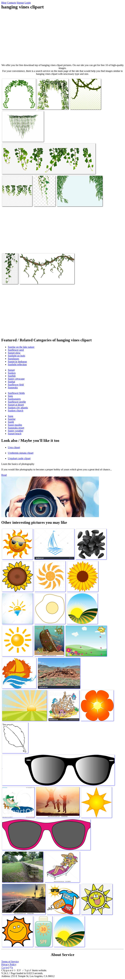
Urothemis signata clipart (20, 453)
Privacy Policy (8, 964)
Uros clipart (14, 447)
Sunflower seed (16, 350)
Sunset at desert (16, 404)
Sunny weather (15, 430)
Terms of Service (10, 961)
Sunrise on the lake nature (21, 347)
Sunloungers (14, 399)
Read (4, 475)
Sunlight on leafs (16, 355)
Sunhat (11, 381)
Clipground (16, 969)
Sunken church (15, 410)
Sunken (12, 373)
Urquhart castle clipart (19, 458)
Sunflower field (16, 384)
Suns (10, 396)
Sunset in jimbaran (17, 361)
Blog (3, 2)
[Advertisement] (62, 36)
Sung (10, 416)
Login (28, 2)
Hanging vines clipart (13, 105)
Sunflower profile (17, 401)
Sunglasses (13, 358)
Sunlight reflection (17, 364)
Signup (20, 2)
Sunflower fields (16, 393)
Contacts (11, 2)
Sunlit (11, 422)
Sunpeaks (13, 387)
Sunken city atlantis (18, 407)
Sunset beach (14, 433)
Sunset (11, 370)
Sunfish (12, 375)
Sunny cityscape (16, 378)
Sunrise (11, 419)
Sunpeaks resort (16, 427)
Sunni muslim (15, 424)
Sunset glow (14, 352)
